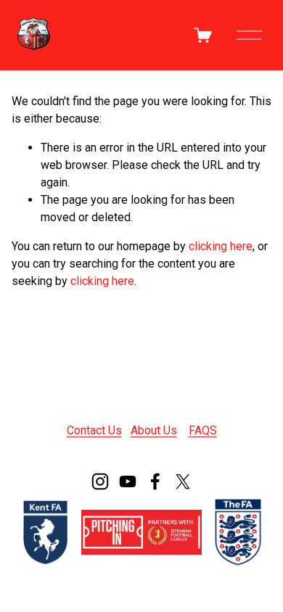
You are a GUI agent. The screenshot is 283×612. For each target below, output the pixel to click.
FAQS (203, 430)
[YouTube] (127, 481)
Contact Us (94, 430)
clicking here (221, 246)
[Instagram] (100, 481)
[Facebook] (155, 481)
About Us (154, 430)
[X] (183, 481)
